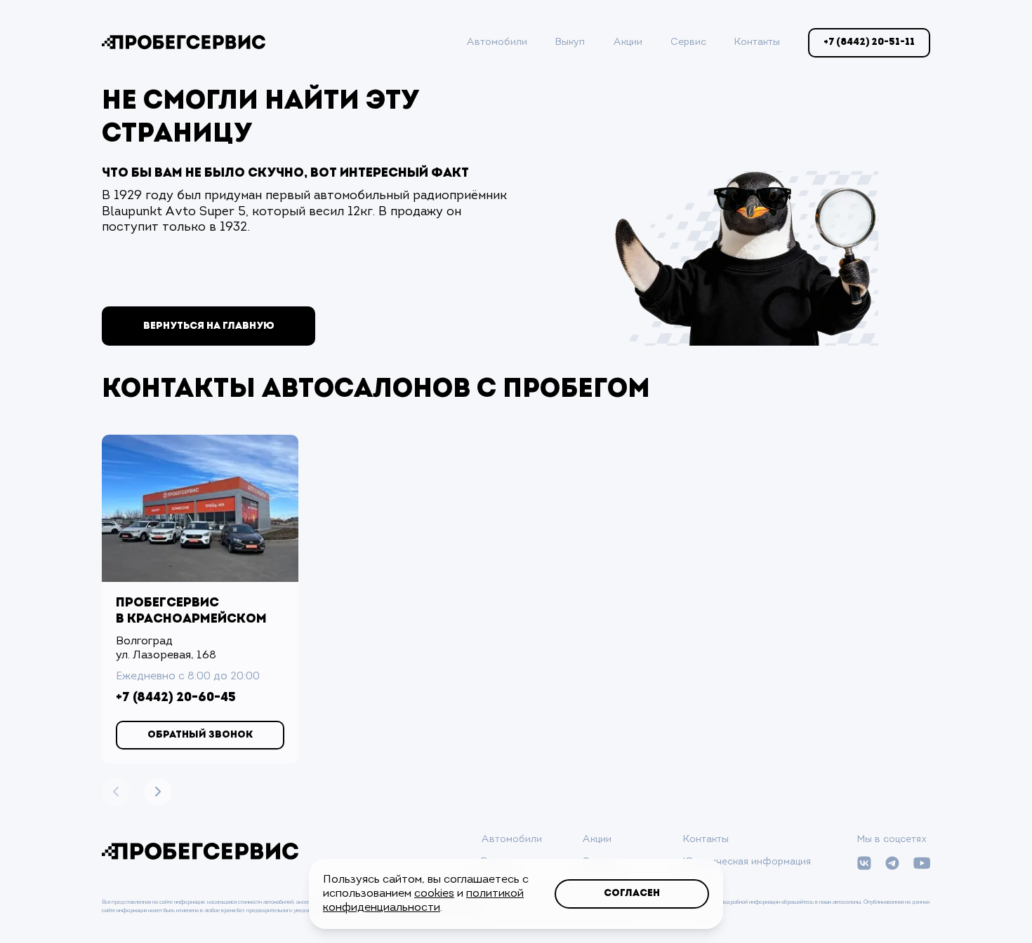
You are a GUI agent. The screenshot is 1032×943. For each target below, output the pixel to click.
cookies (434, 894)
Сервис (688, 42)
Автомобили (496, 42)
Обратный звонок (200, 735)
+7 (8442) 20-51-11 (869, 42)
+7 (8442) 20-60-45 (176, 698)
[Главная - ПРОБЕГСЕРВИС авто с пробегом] (183, 42)
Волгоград (144, 641)
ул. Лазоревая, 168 (166, 655)
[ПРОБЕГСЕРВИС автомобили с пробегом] (200, 851)
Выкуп (570, 42)
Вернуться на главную (208, 326)
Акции (627, 42)
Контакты (757, 42)
